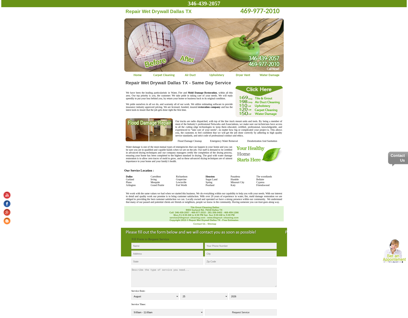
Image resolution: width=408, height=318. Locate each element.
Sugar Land (211, 179)
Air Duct (190, 75)
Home (138, 75)
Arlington (131, 185)
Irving (154, 179)
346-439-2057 (204, 3)
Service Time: (138, 304)
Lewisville (181, 182)
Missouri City (237, 182)
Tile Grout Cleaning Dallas (205, 207)
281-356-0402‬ (215, 212)
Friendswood (263, 185)
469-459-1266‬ (231, 212)
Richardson (181, 176)
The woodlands (264, 176)
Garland (130, 179)
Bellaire (260, 179)
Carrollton (156, 176)
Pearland (210, 185)
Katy (233, 185)
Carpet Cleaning (164, 75)
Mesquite (155, 182)
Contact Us (199, 224)
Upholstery (216, 75)
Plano (129, 182)
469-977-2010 (198, 212)
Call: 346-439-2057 (179, 212)
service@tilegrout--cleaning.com (187, 217)
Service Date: (138, 291)
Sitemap (212, 224)
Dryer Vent (243, 75)
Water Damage (269, 75)
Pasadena (235, 176)
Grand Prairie (157, 185)
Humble (235, 179)
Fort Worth (181, 185)
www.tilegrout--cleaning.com (222, 217)
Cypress (260, 182)
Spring (209, 182)
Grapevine (181, 179)
